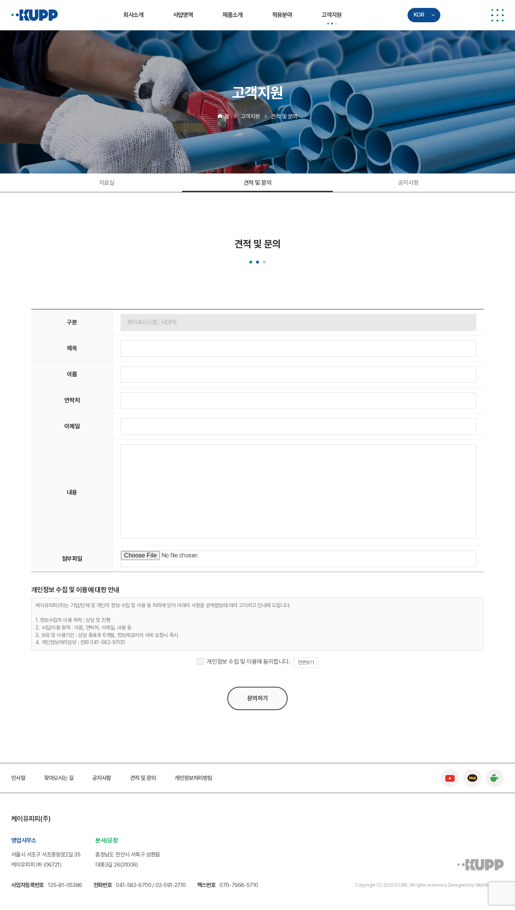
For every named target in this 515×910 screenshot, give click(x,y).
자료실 (107, 182)
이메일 (72, 426)
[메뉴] (497, 15)
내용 (72, 492)
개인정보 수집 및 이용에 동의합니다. (248, 661)
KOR (419, 14)
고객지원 (332, 14)
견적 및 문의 (258, 182)
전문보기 (306, 662)
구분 (72, 322)
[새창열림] (450, 773)
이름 (72, 374)
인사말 (18, 778)
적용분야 (282, 14)
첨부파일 (72, 558)
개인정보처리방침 (193, 778)
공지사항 (408, 182)
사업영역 (183, 14)
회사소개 (133, 14)
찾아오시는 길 (59, 778)
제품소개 (232, 14)
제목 (72, 348)
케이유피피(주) (34, 15)
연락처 (72, 400)
